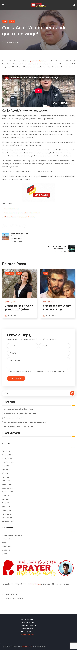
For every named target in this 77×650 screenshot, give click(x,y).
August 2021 (6, 495)
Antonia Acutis (8, 226)
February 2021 (7, 510)
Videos (12, 21)
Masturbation (6, 539)
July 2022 (5, 466)
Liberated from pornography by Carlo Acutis (19, 217)
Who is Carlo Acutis (11, 209)
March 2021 (6, 507)
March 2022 (6, 481)
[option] (19, 295)
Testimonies (9, 273)
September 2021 (7, 492)
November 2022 (7, 462)
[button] (74, 5)
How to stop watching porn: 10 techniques (19, 426)
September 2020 (8, 521)
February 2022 (7, 484)
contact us (13, 594)
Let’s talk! (19, 598)
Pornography (6, 546)
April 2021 (5, 503)
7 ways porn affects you (12, 418)
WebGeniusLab (27, 646)
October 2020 (7, 518)
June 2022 (5, 470)
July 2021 (5, 499)
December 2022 (7, 458)
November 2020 (7, 514)
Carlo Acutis (20, 226)
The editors (14, 316)
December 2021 (7, 488)
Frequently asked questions (12, 535)
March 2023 (6, 451)
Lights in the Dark (27, 635)
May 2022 (5, 473)
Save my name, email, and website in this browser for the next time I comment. (37, 371)
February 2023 (7, 455)
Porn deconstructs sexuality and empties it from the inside (25, 422)
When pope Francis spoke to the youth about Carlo (22, 213)
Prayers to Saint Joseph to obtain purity (18, 409)
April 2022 (5, 477)
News (4, 21)
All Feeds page (35, 584)
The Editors (52, 316)
